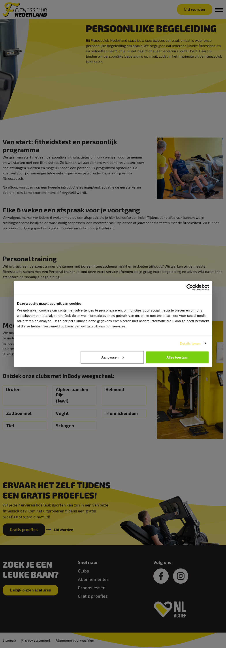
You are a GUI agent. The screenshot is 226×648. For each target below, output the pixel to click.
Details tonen (190, 343)
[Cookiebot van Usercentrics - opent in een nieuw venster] (189, 287)
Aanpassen (110, 357)
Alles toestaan (177, 357)
